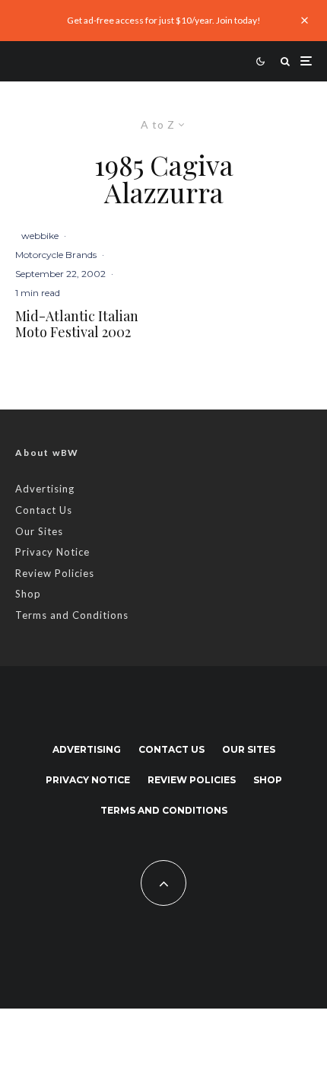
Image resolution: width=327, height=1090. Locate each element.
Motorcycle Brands (56, 254)
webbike (40, 235)
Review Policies (54, 573)
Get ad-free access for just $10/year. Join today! (164, 20)
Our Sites (39, 531)
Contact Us (43, 510)
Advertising (45, 489)
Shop (28, 594)
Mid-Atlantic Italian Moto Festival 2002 (76, 324)
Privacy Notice (52, 552)
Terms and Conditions (72, 615)
